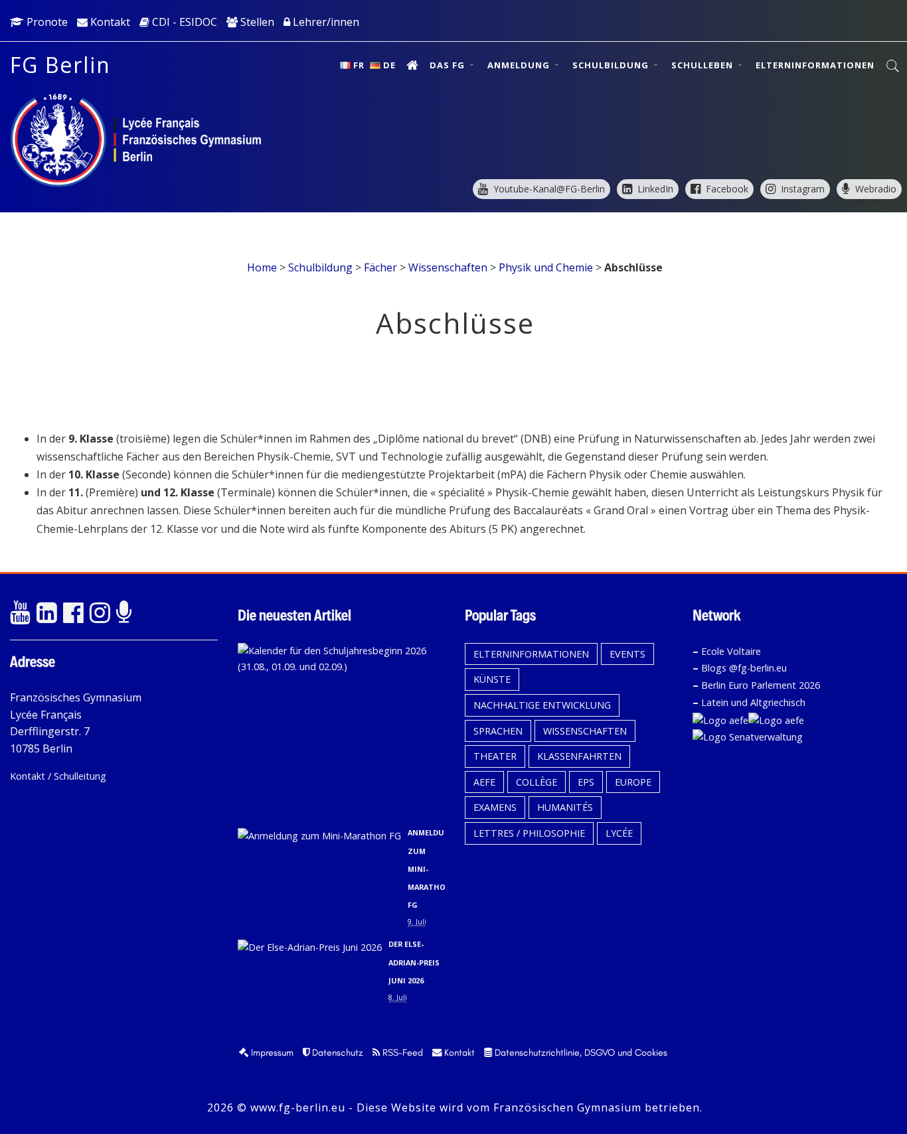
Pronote (46, 22)
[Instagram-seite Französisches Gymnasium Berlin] (100, 613)
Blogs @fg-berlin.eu (744, 668)
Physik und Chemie (546, 267)
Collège (536, 782)
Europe (633, 782)
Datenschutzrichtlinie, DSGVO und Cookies (579, 1052)
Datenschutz (336, 1052)
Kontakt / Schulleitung (58, 776)
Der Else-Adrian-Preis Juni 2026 (414, 962)
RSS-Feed (401, 1052)
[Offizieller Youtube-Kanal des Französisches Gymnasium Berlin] (20, 613)
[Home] (412, 65)
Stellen (256, 22)
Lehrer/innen (324, 22)
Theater (495, 756)
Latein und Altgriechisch (753, 702)
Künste (492, 679)
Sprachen (498, 731)
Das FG (448, 65)
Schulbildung (611, 65)
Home (262, 267)
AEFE (484, 782)
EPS (586, 782)
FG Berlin (60, 64)
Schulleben (703, 65)
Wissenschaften (447, 267)
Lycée (619, 833)
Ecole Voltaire (731, 651)
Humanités (565, 807)
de (389, 65)
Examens (495, 807)
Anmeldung (519, 65)
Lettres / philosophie (529, 833)
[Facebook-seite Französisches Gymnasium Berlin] (73, 613)
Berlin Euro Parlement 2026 (760, 685)
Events (627, 654)
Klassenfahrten (579, 756)
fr (359, 65)
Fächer (380, 267)
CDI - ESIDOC (183, 22)
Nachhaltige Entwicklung (542, 705)
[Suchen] (893, 66)
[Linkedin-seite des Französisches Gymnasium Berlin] (46, 613)
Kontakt (109, 22)
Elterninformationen (815, 65)
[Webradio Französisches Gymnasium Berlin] (126, 613)
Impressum (270, 1052)
